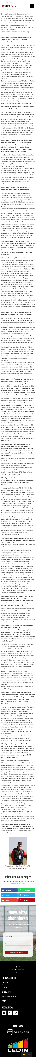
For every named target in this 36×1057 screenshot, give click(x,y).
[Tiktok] (15, 1013)
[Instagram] (10, 1013)
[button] (32, 6)
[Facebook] (4, 1013)
